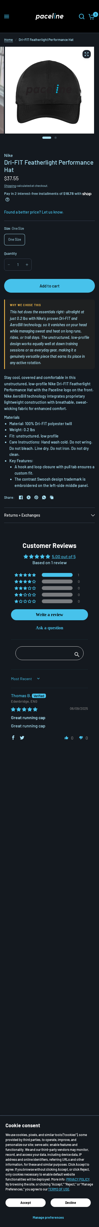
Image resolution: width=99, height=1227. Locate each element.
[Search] (81, 16)
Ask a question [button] (49, 627)
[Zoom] (86, 54)
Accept (25, 1202)
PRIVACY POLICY (77, 1179)
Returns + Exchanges (22, 515)
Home (8, 39)
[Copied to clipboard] (51, 497)
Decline (70, 1202)
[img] (24, 709)
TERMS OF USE (58, 1189)
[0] (90, 16)
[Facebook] (21, 497)
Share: (9, 497)
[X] (28, 497)
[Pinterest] (36, 497)
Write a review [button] (49, 614)
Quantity (10, 253)
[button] (26, 575)
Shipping (10, 185)
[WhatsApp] (44, 497)
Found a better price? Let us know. (34, 212)
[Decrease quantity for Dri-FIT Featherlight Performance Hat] (8, 264)
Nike (8, 155)
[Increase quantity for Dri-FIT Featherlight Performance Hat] (27, 264)
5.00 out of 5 (64, 556)
